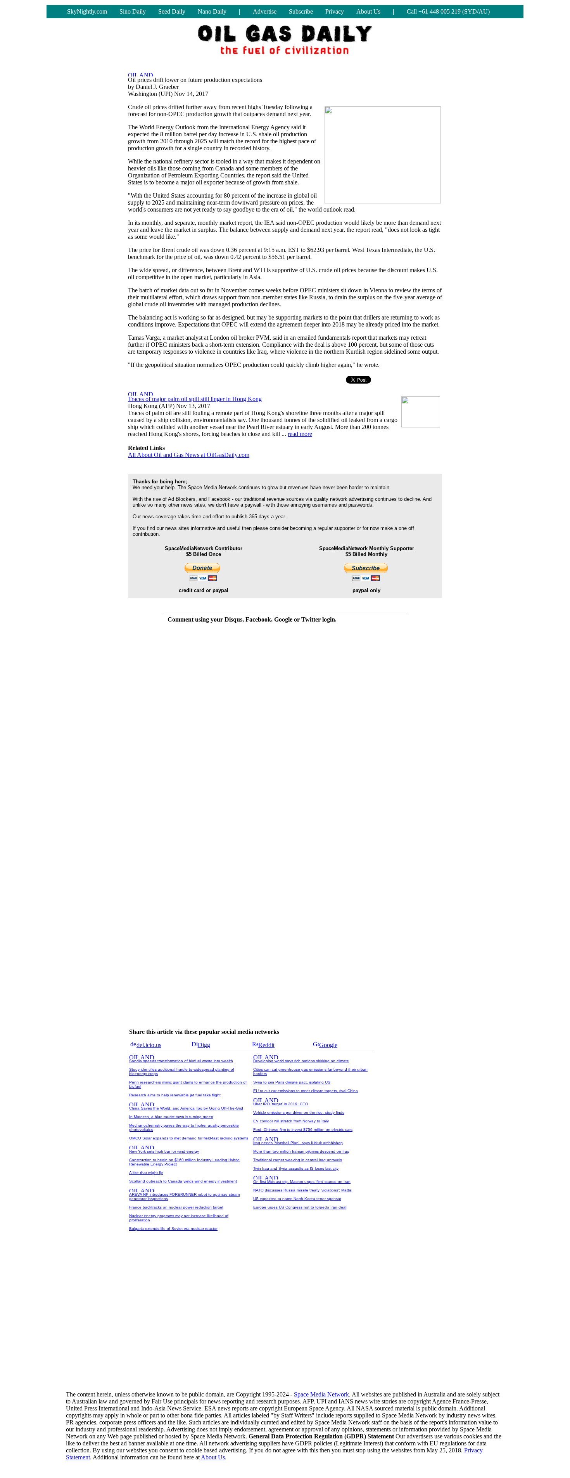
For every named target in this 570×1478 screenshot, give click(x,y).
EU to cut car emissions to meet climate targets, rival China (305, 1091)
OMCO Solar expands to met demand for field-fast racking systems (188, 1138)
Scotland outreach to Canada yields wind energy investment (183, 1181)
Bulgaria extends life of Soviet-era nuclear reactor (173, 1228)
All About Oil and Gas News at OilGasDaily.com (188, 455)
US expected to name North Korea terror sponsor (297, 1199)
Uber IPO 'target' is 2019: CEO (280, 1104)
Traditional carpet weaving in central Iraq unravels (297, 1160)
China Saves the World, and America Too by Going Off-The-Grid (186, 1108)
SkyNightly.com (87, 11)
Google (328, 1045)
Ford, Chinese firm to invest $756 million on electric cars (302, 1129)
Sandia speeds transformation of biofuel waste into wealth (181, 1061)
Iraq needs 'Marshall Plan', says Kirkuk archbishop (298, 1143)
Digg (204, 1045)
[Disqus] (252, 727)
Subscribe (301, 11)
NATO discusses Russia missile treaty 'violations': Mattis (302, 1190)
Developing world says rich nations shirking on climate (301, 1061)
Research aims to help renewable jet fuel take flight (175, 1095)
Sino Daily (132, 11)
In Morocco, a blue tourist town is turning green (171, 1117)
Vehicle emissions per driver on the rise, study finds (298, 1112)
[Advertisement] (285, 1324)
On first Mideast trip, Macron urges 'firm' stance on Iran (302, 1181)
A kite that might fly (146, 1173)
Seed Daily (171, 11)
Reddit (266, 1045)
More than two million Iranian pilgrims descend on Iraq (301, 1151)
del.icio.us (148, 1045)
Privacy (334, 11)
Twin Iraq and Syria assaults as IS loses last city (296, 1168)
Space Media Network (321, 1394)
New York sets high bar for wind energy (164, 1151)
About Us (368, 11)
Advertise (264, 11)
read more (300, 434)
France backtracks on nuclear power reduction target (176, 1207)
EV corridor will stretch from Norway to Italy (291, 1121)
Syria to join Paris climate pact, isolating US (291, 1082)
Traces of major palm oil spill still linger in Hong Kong (195, 399)
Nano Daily (212, 11)
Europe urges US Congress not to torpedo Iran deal (299, 1207)
